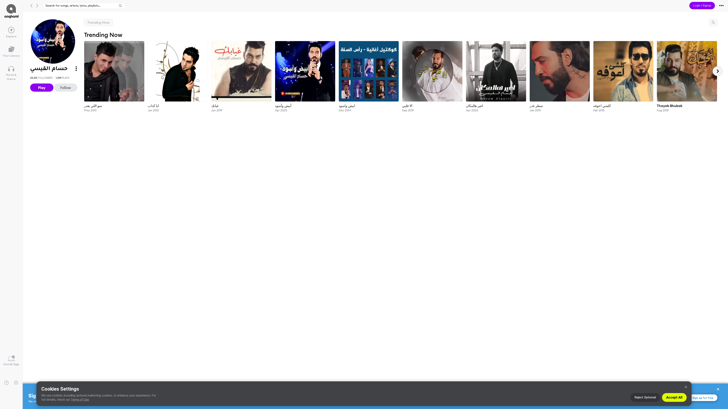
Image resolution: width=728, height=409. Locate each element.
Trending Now (98, 22)
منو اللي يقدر (93, 105)
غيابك (215, 105)
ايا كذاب (153, 105)
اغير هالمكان (474, 105)
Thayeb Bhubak (669, 105)
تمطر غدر (536, 105)
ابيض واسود (346, 105)
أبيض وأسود (283, 105)
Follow (65, 87)
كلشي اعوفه (602, 105)
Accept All (674, 397)
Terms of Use (80, 399)
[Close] (686, 387)
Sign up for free (702, 398)
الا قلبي (407, 105)
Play (42, 87)
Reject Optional (645, 397)
